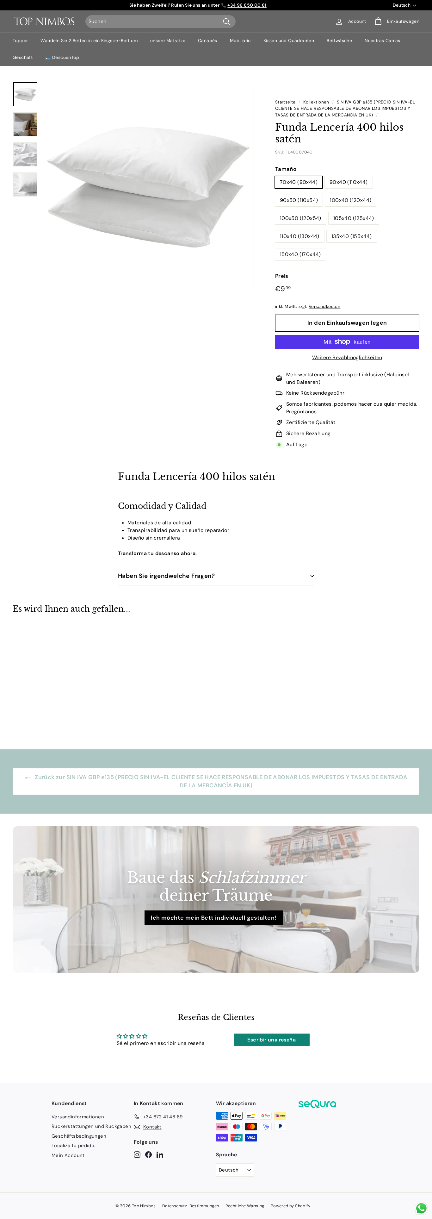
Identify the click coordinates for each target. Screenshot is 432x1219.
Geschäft (23, 57)
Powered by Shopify (290, 1206)
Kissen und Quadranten (288, 40)
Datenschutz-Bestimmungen (190, 1206)
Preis (281, 275)
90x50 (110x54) (299, 200)
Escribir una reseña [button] (271, 1039)
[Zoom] (148, 187)
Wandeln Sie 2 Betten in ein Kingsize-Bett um (89, 40)
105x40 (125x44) (353, 218)
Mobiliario (240, 40)
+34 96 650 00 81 (246, 5)
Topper (20, 40)
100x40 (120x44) (350, 200)
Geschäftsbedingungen (79, 1136)
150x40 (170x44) (300, 254)
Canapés (207, 40)
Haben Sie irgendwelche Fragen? (166, 576)
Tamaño (285, 169)
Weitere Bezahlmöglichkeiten (347, 357)
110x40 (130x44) (299, 236)
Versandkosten (324, 306)
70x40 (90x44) (299, 182)
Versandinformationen (78, 1117)
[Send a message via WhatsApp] (421, 1208)
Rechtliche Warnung (244, 1206)
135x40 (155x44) (351, 236)
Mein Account (68, 1155)
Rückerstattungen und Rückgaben (91, 1126)
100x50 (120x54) (300, 218)
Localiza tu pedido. (74, 1145)
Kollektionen (316, 102)
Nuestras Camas (382, 40)
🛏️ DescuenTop (62, 57)
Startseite (285, 102)
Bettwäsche (339, 40)
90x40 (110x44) (349, 182)
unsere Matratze (167, 40)
